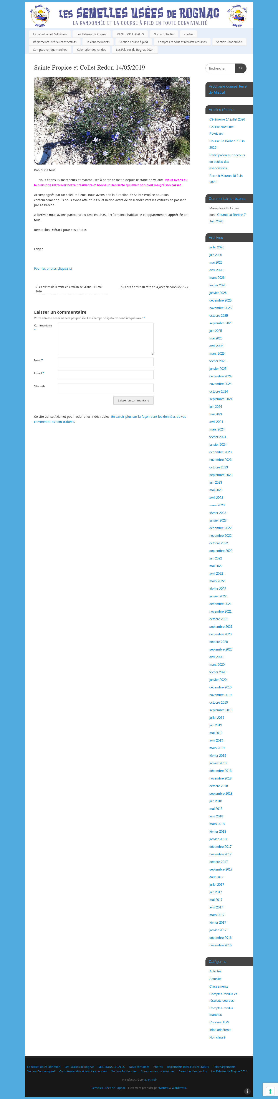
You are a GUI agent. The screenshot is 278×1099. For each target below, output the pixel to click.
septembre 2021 (220, 626)
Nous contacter (164, 34)
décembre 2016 (220, 937)
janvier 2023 (218, 520)
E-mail (39, 373)
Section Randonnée (229, 42)
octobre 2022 (218, 543)
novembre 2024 (220, 384)
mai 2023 (215, 490)
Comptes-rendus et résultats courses (182, 42)
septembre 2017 (220, 869)
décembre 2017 (220, 846)
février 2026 (217, 285)
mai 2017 (215, 900)
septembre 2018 (220, 793)
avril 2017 (216, 907)
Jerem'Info (150, 1079)
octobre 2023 (218, 467)
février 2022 (217, 588)
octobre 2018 (218, 786)
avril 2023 (216, 497)
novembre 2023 (220, 459)
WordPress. (179, 1088)
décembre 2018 (220, 771)
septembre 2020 (220, 649)
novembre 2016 (220, 945)
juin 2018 (215, 801)
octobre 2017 (218, 862)
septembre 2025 (220, 323)
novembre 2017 (220, 854)
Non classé (217, 1037)
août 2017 (216, 877)
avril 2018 (216, 816)
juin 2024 (215, 406)
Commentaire (40, 328)
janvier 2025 (218, 368)
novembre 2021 (220, 611)
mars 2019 (217, 748)
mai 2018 (215, 808)
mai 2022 (215, 566)
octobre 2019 (218, 702)
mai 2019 (215, 733)
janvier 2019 (218, 763)
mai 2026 (215, 262)
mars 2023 (217, 505)
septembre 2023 (220, 475)
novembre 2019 (220, 695)
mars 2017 (217, 915)
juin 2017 (215, 892)
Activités (215, 971)
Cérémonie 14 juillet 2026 (227, 119)
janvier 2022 (218, 596)
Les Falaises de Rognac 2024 (135, 50)
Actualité (215, 979)
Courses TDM (219, 1022)
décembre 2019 (220, 687)
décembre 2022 (220, 528)
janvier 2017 (218, 930)
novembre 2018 (220, 778)
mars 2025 (217, 353)
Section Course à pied (133, 42)
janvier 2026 (218, 293)
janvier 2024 (218, 444)
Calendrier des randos (91, 50)
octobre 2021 (218, 619)
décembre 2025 (220, 300)
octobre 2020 (218, 642)
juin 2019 (215, 725)
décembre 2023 (220, 452)
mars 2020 (217, 664)
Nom (38, 360)
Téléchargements (97, 42)
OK (239, 68)
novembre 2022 (220, 535)
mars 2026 (217, 277)
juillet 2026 (216, 247)
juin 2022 (215, 558)
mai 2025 (215, 338)
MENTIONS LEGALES (130, 34)
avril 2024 (216, 422)
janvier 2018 (218, 839)
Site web (39, 386)
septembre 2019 (220, 710)
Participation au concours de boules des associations (227, 161)
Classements (218, 986)
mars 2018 (217, 824)
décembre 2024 (220, 376)
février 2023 (217, 513)
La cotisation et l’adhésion (50, 34)
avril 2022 (216, 573)
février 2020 (217, 672)
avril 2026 (216, 270)
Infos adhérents (220, 1030)
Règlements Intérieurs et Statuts (54, 42)
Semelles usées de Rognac (108, 1088)
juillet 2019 (216, 717)
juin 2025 (215, 331)
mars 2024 (217, 429)
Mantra (164, 1088)
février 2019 (217, 755)
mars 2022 (217, 581)
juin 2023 (215, 482)
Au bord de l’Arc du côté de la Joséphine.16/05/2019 (154, 287)
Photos (188, 34)
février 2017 (217, 922)
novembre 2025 (220, 308)
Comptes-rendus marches (50, 50)
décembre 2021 (220, 604)
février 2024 (217, 437)
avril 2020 (216, 657)
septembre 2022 (220, 551)
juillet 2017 (216, 884)
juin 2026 (215, 255)
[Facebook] (246, 9)
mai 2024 (215, 414)
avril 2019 (216, 740)
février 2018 (217, 831)
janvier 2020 (218, 680)
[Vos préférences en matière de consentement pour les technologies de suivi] (270, 1091)
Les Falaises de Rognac (92, 34)
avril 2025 (216, 346)
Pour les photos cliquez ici (53, 268)
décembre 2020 (220, 634)
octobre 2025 (218, 315)
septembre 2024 (220, 399)
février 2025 (217, 361)
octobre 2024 (218, 391)
